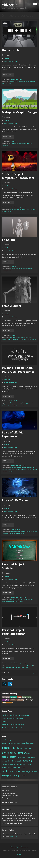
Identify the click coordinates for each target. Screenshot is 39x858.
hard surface (28, 337)
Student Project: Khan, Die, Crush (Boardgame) (18, 369)
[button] (36, 3)
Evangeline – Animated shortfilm (12, 718)
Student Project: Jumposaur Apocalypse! (18, 176)
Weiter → (35, 673)
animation (13, 531)
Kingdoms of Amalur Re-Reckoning (13, 725)
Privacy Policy (14, 836)
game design (25, 81)
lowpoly (10, 761)
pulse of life (18, 469)
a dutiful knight (7, 740)
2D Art (12, 143)
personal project (10, 601)
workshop (21, 405)
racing (15, 767)
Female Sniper (11, 306)
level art (33, 757)
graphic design (23, 143)
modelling (5, 764)
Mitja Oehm (9, 4)
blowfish (4, 743)
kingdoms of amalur (22, 757)
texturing (8, 472)
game (24, 467)
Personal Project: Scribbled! (13, 566)
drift (21, 748)
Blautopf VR (33, 740)
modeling (25, 268)
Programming (22, 207)
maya (15, 761)
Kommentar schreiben (10, 61)
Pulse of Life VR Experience (12, 434)
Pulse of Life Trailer (15, 500)
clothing (18, 337)
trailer (22, 533)
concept (20, 81)
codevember (13, 81)
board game (13, 403)
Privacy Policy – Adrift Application (19, 847)
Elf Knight (8, 240)
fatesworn (25, 748)
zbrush (9, 271)
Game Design (14, 79)
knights (28, 757)
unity (9, 211)
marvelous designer (7, 339)
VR (12, 472)
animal (14, 740)
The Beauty (11, 775)
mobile (3, 83)
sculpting (4, 271)
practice (30, 268)
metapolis (30, 143)
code (11, 209)
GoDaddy (19, 854)
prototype (8, 83)
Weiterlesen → (8, 75)
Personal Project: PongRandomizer (13, 632)
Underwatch (10, 50)
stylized (34, 772)
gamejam (32, 81)
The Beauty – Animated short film (12, 728)
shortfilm (15, 771)
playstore (22, 764)
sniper (25, 339)
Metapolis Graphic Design (19, 112)
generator (4, 469)
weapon (30, 339)
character (12, 268)
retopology (24, 469)
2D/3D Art (13, 141)
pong (19, 667)
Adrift (4, 721)
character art (20, 743)
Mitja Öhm (7, 58)
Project (20, 79)
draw (22, 599)
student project (14, 405)
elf (21, 268)
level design (5, 761)
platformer (5, 211)
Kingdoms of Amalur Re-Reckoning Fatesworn (16, 715)
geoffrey (29, 753)
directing (20, 209)
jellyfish (23, 531)
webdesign (5, 145)
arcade (28, 740)
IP (8, 469)
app (11, 599)
